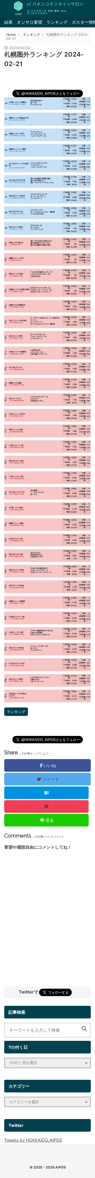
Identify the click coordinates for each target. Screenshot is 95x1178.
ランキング (57, 22)
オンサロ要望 (29, 22)
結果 (8, 22)
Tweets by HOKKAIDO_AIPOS (33, 1140)
